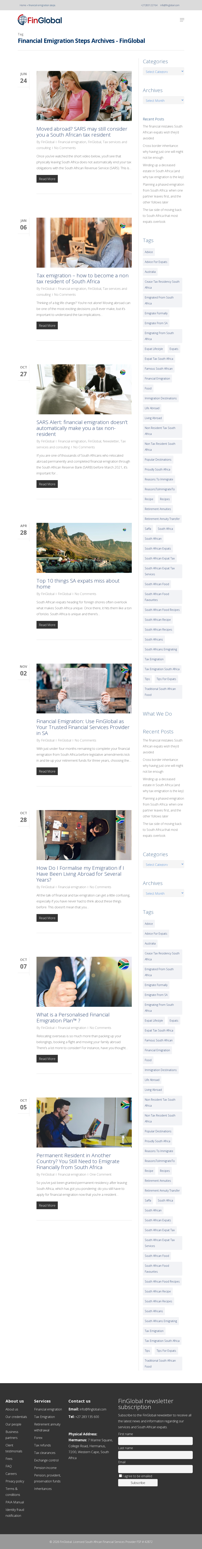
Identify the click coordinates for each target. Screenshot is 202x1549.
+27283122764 (149, 5)
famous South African (159, 368)
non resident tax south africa (160, 431)
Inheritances (43, 1489)
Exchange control (46, 1460)
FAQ (9, 1466)
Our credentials (16, 1417)
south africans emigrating (161, 649)
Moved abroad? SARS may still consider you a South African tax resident (81, 131)
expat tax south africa (159, 359)
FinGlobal (47, 142)
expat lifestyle (154, 349)
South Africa (165, 529)
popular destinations (158, 459)
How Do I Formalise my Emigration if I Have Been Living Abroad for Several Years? (80, 873)
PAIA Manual (15, 1502)
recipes (165, 499)
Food (148, 388)
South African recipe (158, 619)
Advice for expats (156, 262)
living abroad (153, 418)
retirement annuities (158, 509)
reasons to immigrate (159, 479)
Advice (149, 252)
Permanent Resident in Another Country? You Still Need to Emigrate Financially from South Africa (78, 1161)
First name (125, 1434)
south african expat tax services (160, 571)
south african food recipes (162, 610)
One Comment (100, 1174)
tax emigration (154, 659)
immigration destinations (161, 398)
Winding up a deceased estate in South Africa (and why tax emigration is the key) (163, 171)
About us (12, 1409)
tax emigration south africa (162, 669)
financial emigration (157, 378)
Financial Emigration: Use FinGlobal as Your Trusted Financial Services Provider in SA (83, 727)
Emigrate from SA (156, 323)
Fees (9, 1458)
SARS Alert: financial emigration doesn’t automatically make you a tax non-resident (82, 427)
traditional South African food (160, 692)
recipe (149, 499)
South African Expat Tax (160, 558)
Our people (13, 1424)
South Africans (154, 639)
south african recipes (158, 629)
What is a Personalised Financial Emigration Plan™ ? (72, 1017)
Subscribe (138, 1482)
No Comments (65, 147)
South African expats (158, 548)
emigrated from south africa (159, 300)
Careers (11, 1474)
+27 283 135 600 (87, 1417)
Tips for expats (166, 679)
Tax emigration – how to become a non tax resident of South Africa (82, 278)
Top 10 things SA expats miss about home (78, 583)
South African (153, 538)
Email (121, 1462)
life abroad (152, 408)
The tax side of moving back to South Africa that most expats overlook (162, 216)
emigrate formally (156, 313)
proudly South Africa (157, 469)
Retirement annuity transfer (162, 519)
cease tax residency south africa (162, 284)
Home (23, 5)
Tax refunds (42, 1445)
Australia (150, 272)
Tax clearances (44, 1453)
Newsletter (111, 441)
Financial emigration (72, 142)
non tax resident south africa (160, 446)
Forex (38, 1438)
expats (174, 349)
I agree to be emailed (137, 1476)
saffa (148, 529)
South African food (157, 584)
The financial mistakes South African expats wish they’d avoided (162, 132)
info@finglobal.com (170, 5)
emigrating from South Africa (159, 336)
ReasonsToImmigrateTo (160, 489)
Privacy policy (15, 1481)
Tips (147, 679)
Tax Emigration (44, 1417)
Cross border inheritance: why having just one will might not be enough (163, 152)
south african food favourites (157, 597)
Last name (125, 1448)
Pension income (45, 1468)
